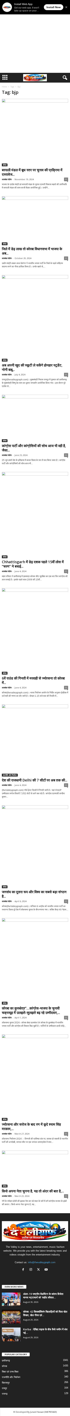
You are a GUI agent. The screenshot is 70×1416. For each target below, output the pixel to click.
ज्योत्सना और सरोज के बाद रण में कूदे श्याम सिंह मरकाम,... (31, 1126)
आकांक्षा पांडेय (7, 179)
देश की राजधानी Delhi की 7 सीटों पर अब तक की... (34, 780)
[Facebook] (24, 1270)
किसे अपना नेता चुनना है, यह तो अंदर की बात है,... (33, 1191)
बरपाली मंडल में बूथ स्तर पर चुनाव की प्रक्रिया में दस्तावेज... (32, 172)
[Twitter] (39, 1270)
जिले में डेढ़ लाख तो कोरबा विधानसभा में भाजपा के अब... (32, 251)
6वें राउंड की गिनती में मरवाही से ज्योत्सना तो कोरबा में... (33, 680)
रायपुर (4, 1388)
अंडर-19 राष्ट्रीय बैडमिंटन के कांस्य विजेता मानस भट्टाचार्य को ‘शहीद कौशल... (43, 1295)
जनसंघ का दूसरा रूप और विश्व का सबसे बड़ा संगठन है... (34, 894)
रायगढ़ (4, 1393)
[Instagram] (31, 1270)
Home (4, 86)
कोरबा (5, 165)
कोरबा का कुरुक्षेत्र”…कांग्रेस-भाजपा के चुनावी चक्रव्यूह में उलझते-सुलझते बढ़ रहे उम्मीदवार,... (31, 1010)
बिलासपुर (6, 1382)
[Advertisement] (35, 36)
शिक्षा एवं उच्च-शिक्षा (10, 1371)
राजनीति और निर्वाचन (10, 775)
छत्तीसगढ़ (6, 1360)
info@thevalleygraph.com (41, 1262)
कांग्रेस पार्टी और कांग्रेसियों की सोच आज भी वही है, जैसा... (34, 448)
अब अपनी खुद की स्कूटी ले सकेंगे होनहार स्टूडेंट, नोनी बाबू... (32, 367)
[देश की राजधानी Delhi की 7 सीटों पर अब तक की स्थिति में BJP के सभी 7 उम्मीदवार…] (35, 740)
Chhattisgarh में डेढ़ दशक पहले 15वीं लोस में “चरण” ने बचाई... (33, 564)
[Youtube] (46, 1270)
